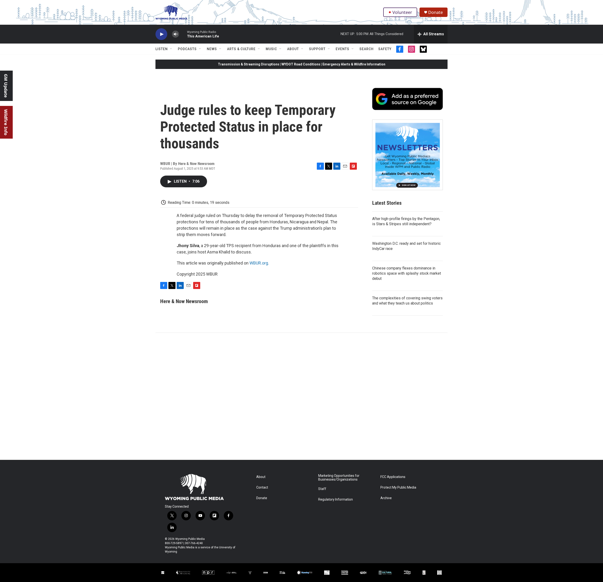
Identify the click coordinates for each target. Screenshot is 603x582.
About (293, 49)
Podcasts (187, 49)
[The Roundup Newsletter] (407, 155)
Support (317, 49)
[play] (161, 34)
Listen (161, 49)
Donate (435, 12)
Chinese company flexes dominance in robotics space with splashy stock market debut (406, 273)
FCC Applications (392, 477)
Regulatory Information (335, 499)
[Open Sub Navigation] (171, 49)
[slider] (183, 34)
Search (366, 49)
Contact (262, 487)
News (212, 49)
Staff (322, 489)
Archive (386, 498)
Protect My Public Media (398, 487)
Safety (384, 49)
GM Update (6, 86)
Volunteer (402, 12)
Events (342, 49)
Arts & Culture (241, 49)
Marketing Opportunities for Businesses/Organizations (338, 477)
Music (271, 49)
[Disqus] (301, 396)
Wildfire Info (6, 122)
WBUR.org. (259, 263)
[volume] (175, 34)
